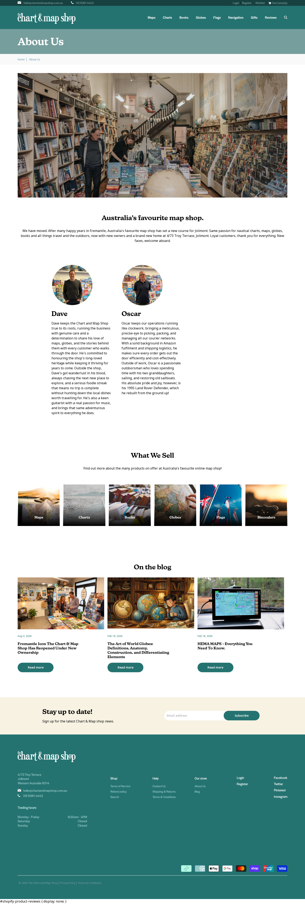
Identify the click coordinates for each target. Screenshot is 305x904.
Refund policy (118, 791)
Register (247, 3)
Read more (36, 667)
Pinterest (280, 790)
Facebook (280, 777)
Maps (151, 17)
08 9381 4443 (85, 3)
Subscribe (242, 716)
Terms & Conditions (164, 797)
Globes (201, 17)
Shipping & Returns (164, 791)
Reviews (271, 17)
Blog (197, 791)
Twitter (278, 784)
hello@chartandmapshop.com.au (43, 3)
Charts (167, 17)
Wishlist (260, 3)
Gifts (254, 17)
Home (21, 59)
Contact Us (159, 786)
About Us (200, 786)
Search (114, 797)
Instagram (280, 796)
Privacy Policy (68, 883)
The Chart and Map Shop (43, 883)
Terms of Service (120, 786)
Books (183, 17)
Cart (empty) (279, 3)
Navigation (235, 17)
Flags (217, 17)
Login (236, 3)
